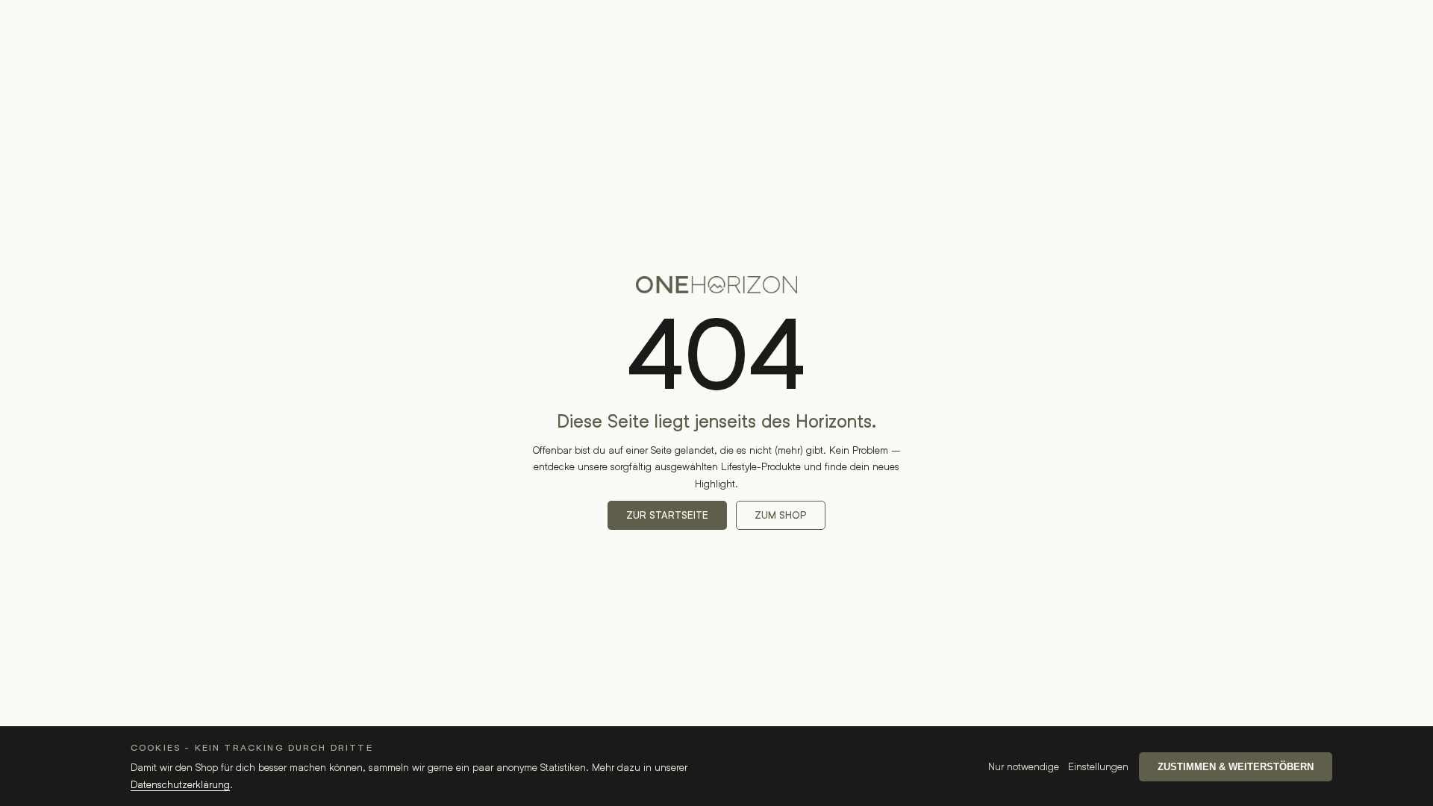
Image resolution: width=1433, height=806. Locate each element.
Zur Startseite (667, 515)
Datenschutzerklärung (180, 784)
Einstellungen (1098, 766)
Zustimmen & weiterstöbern (1236, 766)
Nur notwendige (1023, 766)
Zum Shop (781, 515)
